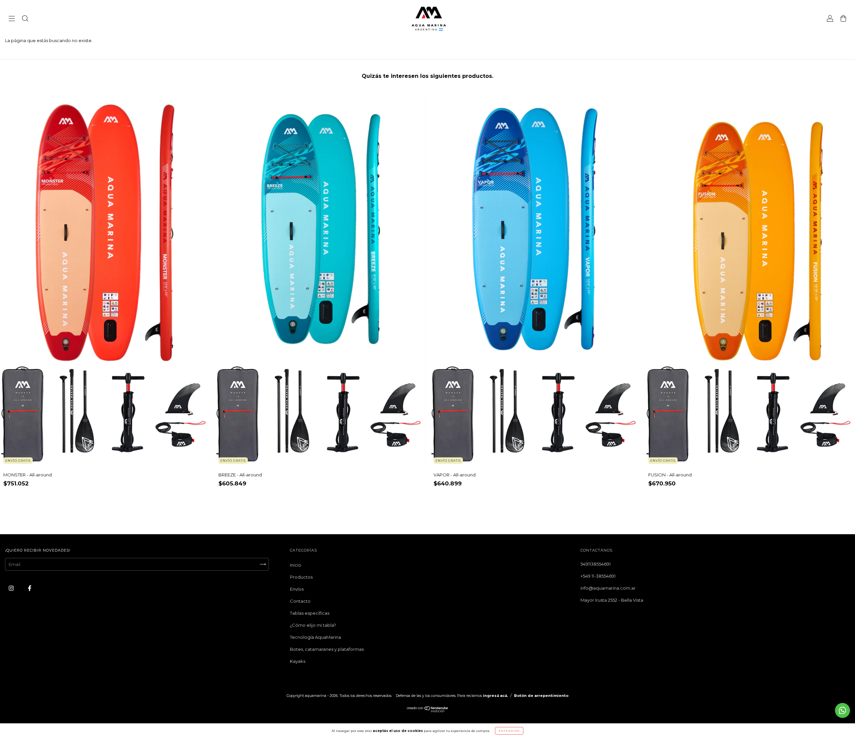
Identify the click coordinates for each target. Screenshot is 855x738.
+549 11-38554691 (598, 576)
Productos (301, 577)
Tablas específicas (309, 613)
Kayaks (297, 661)
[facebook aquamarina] (29, 588)
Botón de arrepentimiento (541, 695)
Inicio (295, 565)
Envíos (297, 589)
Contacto (300, 601)
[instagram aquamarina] (11, 588)
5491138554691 (595, 564)
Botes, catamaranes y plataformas (327, 649)
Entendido (509, 730)
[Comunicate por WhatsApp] (842, 710)
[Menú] (11, 19)
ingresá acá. (495, 695)
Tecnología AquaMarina (315, 637)
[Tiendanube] (428, 710)
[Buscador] (25, 19)
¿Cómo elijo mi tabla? (313, 625)
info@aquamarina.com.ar (608, 588)
